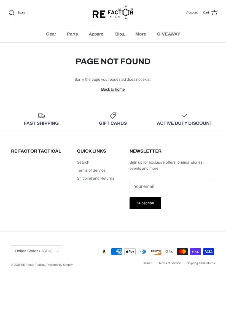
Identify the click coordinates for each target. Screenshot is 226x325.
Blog (120, 34)
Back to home (113, 89)
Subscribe (145, 203)
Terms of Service (91, 170)
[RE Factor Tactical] (113, 13)
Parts (72, 34)
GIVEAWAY (168, 34)
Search (83, 162)
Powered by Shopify (60, 264)
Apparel (96, 34)
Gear (51, 34)
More (140, 34)
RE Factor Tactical (33, 264)
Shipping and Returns (95, 178)
